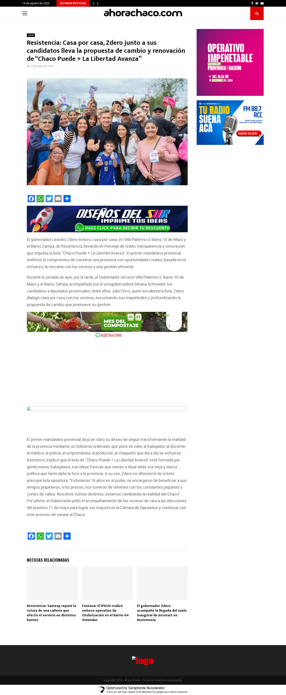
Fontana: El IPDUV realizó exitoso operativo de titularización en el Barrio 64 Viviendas (105, 613)
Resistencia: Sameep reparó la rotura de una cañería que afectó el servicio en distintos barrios (51, 613)
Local (31, 35)
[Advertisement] (107, 373)
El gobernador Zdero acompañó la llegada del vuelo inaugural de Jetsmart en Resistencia (162, 613)
